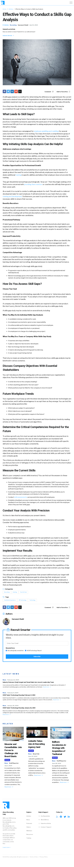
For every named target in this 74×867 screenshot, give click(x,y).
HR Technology (22, 600)
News (4, 680)
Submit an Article (9, 29)
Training (28, 838)
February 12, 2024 (13, 680)
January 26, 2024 (12, 705)
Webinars (29, 830)
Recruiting (13, 25)
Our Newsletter (45, 816)
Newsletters (10, 648)
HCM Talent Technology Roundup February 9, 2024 (19, 695)
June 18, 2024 (56, 763)
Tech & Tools (23, 592)
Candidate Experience (10, 600)
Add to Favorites (62, 92)
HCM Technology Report (34, 650)
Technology (32, 600)
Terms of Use (34, 857)
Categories (9, 589)
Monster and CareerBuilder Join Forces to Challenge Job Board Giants (13, 750)
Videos (28, 827)
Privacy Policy (44, 857)
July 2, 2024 (8, 765)
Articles (11, 9)
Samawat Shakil (23, 25)
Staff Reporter (14, 763)
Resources (29, 834)
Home (4, 9)
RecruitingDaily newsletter (16, 650)
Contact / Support (46, 827)
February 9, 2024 (12, 692)
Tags (7, 597)
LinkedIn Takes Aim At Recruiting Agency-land (36, 744)
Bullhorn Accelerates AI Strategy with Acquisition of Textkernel (59, 748)
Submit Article (7, 35)
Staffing (15, 592)
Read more (46, 687)
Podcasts (29, 823)
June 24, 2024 (32, 756)
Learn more (6, 847)
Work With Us (45, 819)
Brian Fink (36, 754)
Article (6, 25)
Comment (48, 92)
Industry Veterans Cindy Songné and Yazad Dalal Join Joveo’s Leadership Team (28, 682)
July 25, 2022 (33, 25)
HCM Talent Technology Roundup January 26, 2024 (19, 708)
